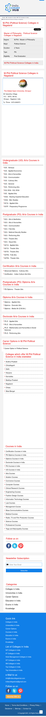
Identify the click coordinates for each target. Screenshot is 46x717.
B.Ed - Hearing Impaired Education (16, 197)
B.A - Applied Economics (13, 171)
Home (3, 17)
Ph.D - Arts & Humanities (13, 324)
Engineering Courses (13, 492)
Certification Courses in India (16, 451)
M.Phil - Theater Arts (11, 258)
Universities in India (14, 592)
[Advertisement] (23, 131)
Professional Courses (13, 525)
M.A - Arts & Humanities (12, 222)
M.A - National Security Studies (15, 232)
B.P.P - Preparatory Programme (15, 206)
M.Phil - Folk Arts (10, 255)
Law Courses (10, 503)
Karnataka (9, 376)
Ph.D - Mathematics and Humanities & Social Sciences (20, 329)
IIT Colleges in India (13, 653)
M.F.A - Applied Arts (11, 245)
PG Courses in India (23, 17)
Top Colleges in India (13, 667)
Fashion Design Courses (14, 495)
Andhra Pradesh (11, 362)
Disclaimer (8, 708)
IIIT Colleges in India (13, 660)
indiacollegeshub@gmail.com (16, 681)
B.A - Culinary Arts (10, 180)
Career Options (12, 596)
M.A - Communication (12, 226)
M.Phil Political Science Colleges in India (21, 62)
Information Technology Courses (17, 499)
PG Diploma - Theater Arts (13, 289)
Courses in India (12, 17)
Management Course (13, 506)
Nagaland (9, 384)
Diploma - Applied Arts (12, 302)
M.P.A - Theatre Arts (11, 251)
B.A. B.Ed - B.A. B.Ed (11, 190)
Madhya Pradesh (12, 380)
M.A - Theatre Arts (11, 238)
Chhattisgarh (10, 365)
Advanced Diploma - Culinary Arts (16, 271)
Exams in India (12, 604)
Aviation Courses (12, 477)
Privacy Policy (35, 705)
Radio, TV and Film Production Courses (20, 518)
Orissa (8, 387)
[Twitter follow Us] (15, 546)
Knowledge (10, 608)
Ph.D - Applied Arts (11, 321)
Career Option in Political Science (16, 348)
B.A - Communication (11, 177)
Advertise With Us (13, 696)
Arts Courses (10, 473)
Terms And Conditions (19, 705)
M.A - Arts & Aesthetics (12, 219)
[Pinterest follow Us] (21, 546)
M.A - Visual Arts (10, 242)
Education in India (13, 600)
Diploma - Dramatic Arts (12, 305)
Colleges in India (12, 588)
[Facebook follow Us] (9, 546)
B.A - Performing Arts (11, 187)
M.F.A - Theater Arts (11, 248)
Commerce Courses (13, 481)
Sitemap (18, 708)
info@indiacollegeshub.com (15, 678)
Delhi (7, 369)
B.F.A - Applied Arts (11, 203)
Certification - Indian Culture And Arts (17, 274)
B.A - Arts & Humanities (12, 174)
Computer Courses (12, 484)
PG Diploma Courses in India (16, 455)
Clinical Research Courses (15, 488)
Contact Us (27, 708)
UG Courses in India (13, 470)
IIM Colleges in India (13, 663)
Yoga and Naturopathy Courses (17, 529)
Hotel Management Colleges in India (18, 657)
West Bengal (10, 391)
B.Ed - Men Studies (11, 200)
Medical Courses (12, 514)
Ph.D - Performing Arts (12, 333)
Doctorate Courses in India (15, 462)
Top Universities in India (14, 670)
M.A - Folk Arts (9, 229)
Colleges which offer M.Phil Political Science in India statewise (23, 355)
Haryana (9, 373)
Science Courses (12, 521)
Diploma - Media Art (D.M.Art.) (15, 308)
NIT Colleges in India (13, 650)
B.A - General (9, 184)
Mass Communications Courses (17, 510)
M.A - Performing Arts (12, 235)
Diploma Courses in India (15, 459)
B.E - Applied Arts (10, 193)
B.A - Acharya (9, 167)
